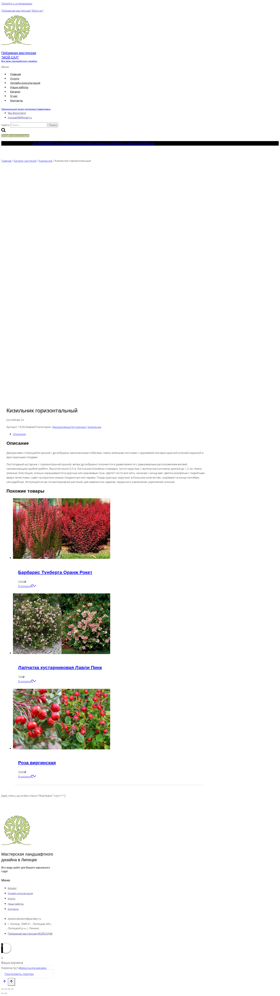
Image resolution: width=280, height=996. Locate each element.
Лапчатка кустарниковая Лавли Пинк (60, 667)
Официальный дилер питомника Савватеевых (26, 109)
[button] (68, 67)
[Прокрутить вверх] (4, 982)
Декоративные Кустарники (69, 427)
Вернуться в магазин (33, 968)
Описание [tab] (19, 434)
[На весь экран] (6, 989)
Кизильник (94, 427)
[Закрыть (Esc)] (12, 989)
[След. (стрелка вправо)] (6, 993)
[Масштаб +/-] (2, 989)
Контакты (16, 100)
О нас (14, 96)
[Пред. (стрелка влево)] (2, 993)
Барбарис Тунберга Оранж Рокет (55, 572)
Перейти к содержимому (16, 3)
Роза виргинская (37, 762)
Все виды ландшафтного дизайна (19, 61)
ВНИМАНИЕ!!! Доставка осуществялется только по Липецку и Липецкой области (93, 143)
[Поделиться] (9, 989)
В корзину (24, 586)
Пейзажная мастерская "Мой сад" (22, 10)
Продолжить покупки (19, 974)
